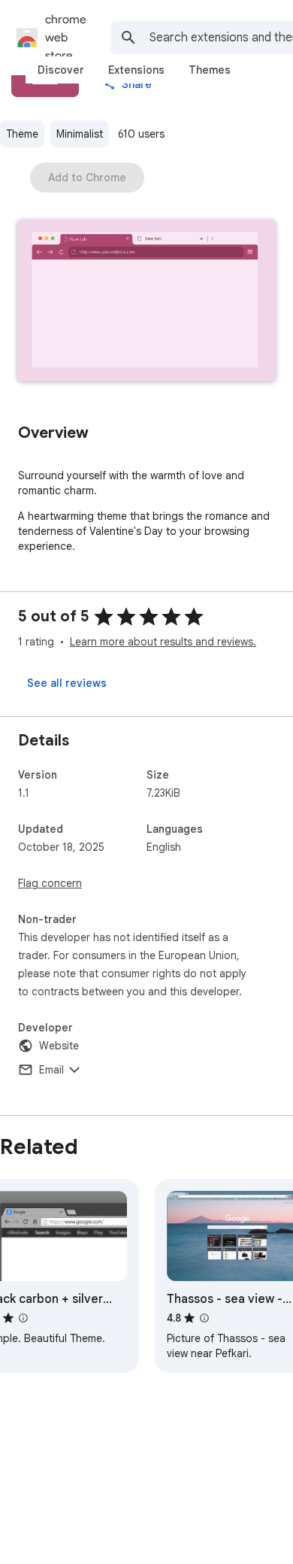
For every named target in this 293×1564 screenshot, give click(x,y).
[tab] (61, 70)
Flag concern (50, 883)
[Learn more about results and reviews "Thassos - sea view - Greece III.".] (204, 1318)
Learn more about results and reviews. (163, 641)
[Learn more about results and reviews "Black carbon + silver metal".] (23, 1318)
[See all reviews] (67, 683)
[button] (146, 302)
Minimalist (79, 134)
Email (51, 1070)
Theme (22, 134)
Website (59, 1045)
